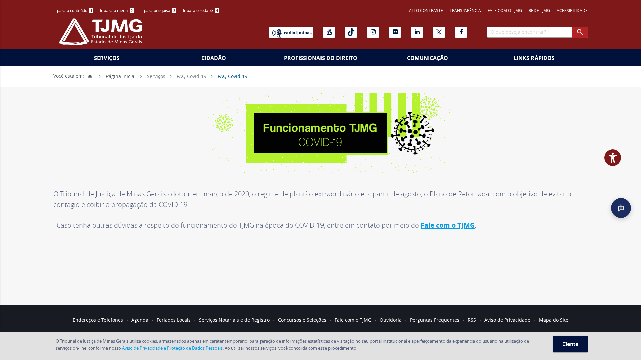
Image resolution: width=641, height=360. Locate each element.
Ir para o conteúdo (72, 10)
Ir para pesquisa (157, 10)
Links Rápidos (534, 58)
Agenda (139, 320)
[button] (621, 208)
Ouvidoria (391, 320)
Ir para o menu (116, 10)
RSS (472, 320)
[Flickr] (395, 32)
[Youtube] (329, 32)
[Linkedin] (417, 32)
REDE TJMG (539, 10)
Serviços (107, 58)
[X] (439, 32)
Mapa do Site (553, 320)
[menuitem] (73, 10)
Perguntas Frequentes (434, 320)
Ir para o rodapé (200, 10)
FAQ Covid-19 (191, 76)
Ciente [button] (570, 344)
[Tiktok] (351, 32)
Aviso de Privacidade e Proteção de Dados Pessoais (172, 348)
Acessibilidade (572, 10)
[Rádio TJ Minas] (291, 32)
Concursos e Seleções (302, 320)
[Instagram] (373, 32)
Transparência (465, 10)
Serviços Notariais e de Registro (234, 320)
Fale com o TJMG (505, 10)
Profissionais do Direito (320, 58)
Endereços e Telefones (98, 320)
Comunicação (427, 58)
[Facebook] (461, 32)
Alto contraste (426, 10)
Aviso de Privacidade (507, 320)
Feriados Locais (174, 320)
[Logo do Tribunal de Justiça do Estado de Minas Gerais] (101, 35)
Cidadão (213, 58)
